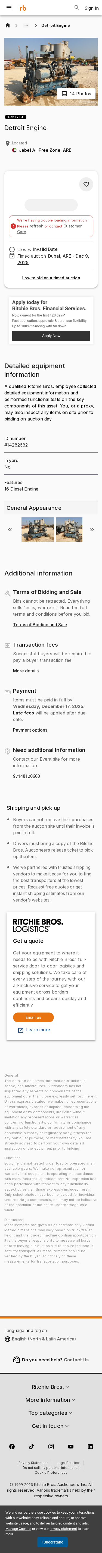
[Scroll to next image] (92, 529)
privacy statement (63, 1529)
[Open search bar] (77, 7)
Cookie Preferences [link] (51, 1472)
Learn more (38, 1030)
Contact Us (76, 1359)
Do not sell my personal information (51, 1468)
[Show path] (26, 25)
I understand (52, 1542)
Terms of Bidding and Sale (40, 625)
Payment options (30, 730)
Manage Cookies (18, 1529)
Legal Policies (68, 1463)
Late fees (23, 713)
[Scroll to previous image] (10, 529)
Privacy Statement (33, 1463)
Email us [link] (33, 1017)
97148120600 (26, 776)
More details (26, 671)
